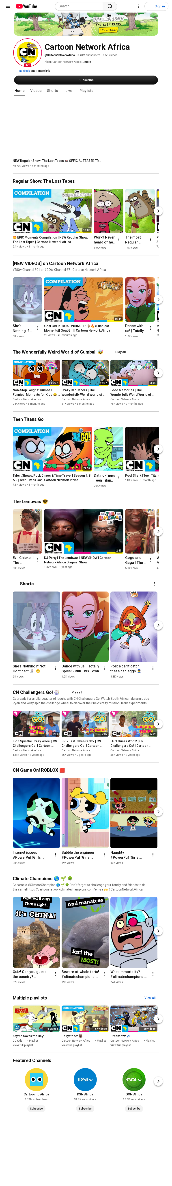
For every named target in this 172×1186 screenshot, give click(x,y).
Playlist (33, 1040)
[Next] (158, 210)
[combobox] (80, 6)
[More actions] (118, 239)
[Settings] (138, 6)
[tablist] (86, 90)
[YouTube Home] (26, 6)
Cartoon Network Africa (27, 399)
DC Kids (17, 1040)
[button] (27, 52)
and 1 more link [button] (40, 70)
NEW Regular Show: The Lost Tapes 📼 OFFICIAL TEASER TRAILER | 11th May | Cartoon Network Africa (58, 161)
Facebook (23, 70)
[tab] (19, 90)
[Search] (110, 6)
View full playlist (23, 1045)
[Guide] (8, 6)
